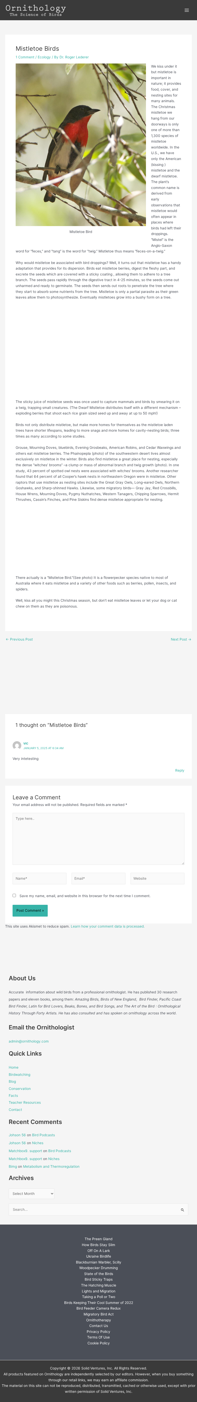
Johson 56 (17, 1135)
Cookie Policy (98, 1343)
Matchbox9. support (25, 1151)
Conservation (20, 1089)
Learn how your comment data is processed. (108, 926)
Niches (37, 1143)
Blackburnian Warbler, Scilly (98, 1262)
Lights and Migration (98, 1291)
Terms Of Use (98, 1337)
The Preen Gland (98, 1239)
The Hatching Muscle (98, 1285)
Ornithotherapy (98, 1320)
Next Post (181, 639)
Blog (12, 1081)
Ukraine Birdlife (98, 1256)
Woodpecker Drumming (98, 1268)
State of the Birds (98, 1274)
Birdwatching (19, 1074)
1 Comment (25, 57)
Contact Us (98, 1326)
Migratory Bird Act (99, 1314)
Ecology (44, 57)
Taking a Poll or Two (98, 1297)
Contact (15, 1110)
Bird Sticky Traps (99, 1279)
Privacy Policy (98, 1332)
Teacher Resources (25, 1102)
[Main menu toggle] (187, 10)
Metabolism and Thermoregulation (51, 1166)
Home (13, 1067)
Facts (13, 1095)
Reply (179, 770)
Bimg (13, 1166)
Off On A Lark (98, 1251)
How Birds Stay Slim (98, 1245)
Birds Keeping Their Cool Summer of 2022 (98, 1303)
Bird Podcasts (43, 1135)
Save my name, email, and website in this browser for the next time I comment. (85, 896)
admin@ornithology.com (29, 1041)
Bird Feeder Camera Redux (98, 1308)
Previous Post (19, 639)
